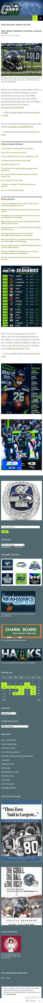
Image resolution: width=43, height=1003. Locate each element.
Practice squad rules (9, 744)
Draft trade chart (7, 764)
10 (4, 687)
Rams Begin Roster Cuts (10, 164)
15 (33, 687)
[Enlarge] (38, 268)
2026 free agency (7, 784)
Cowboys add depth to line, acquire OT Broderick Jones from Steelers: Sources (19, 205)
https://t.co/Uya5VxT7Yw (18, 348)
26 (15, 694)
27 (21, 694)
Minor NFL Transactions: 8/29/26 (13, 153)
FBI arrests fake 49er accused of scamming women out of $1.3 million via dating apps (20, 240)
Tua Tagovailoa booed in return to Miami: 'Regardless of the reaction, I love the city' (17, 234)
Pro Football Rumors (13, 144)
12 (15, 687)
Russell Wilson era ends (10, 772)
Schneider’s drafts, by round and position (17, 756)
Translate (18, 547)
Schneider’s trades (8, 748)
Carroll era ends (7, 776)
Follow (5, 532)
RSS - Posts (5, 978)
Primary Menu (40, 18)
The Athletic (9, 199)
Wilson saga (5, 768)
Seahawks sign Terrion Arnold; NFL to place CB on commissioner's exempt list (20, 217)
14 (27, 687)
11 (10, 687)
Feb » (39, 700)
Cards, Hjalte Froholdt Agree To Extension (17, 149)
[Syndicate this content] (2, 144)
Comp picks (5, 760)
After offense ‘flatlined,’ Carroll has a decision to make (21, 32)
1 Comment (17, 35)
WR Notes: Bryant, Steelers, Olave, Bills (15, 161)
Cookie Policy (11, 994)
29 (33, 694)
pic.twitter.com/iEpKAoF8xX (20, 127)
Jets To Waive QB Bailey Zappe (12, 190)
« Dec (4, 700)
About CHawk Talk (8, 740)
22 (33, 690)
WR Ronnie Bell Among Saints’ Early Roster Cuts (19, 157)
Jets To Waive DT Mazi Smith (12, 180)
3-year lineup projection (10, 752)
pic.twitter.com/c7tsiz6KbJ (12, 107)
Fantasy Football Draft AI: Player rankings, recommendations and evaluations (20, 252)
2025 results (5, 780)
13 (21, 687)
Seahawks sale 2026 (8, 788)
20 (21, 690)
